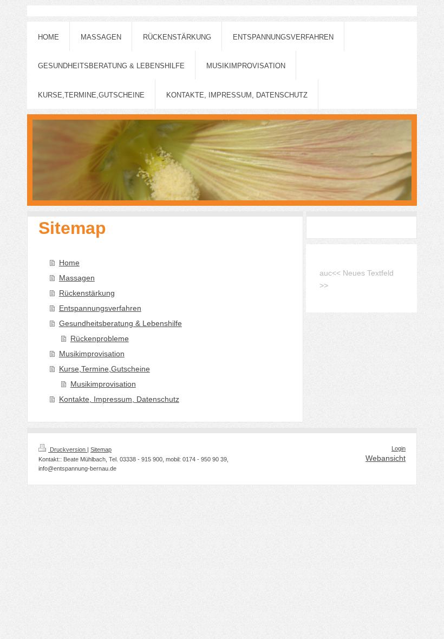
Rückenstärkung (87, 293)
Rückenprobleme (99, 338)
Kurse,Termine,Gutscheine (104, 368)
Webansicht (385, 458)
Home (69, 262)
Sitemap (101, 449)
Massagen (77, 277)
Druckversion (67, 449)
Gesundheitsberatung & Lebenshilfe (120, 323)
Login (398, 448)
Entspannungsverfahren (100, 308)
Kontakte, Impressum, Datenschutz (119, 399)
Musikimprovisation (92, 353)
